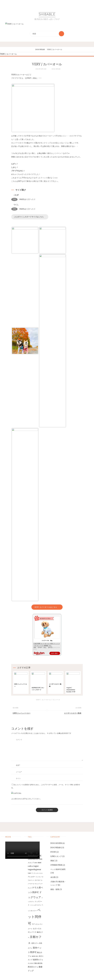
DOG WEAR (40, 49)
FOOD (53, 852)
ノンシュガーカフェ (35, 905)
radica (30, 866)
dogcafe (37, 843)
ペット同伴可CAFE (57, 869)
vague (36, 866)
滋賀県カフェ (38, 959)
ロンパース (56, 700)
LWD (35, 862)
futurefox (31, 852)
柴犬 (37, 956)
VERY (38, 700)
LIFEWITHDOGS (33, 859)
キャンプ (37, 883)
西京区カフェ (33, 967)
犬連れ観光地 (37, 963)
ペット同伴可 (34, 917)
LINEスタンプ (56, 856)
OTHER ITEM (56, 865)
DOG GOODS (56, 843)
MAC (52, 861)
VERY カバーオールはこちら (46, 607)
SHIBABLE (47, 14)
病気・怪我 (54, 889)
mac (39, 862)
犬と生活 (30, 963)
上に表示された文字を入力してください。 (26, 799)
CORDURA (31, 843)
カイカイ (38, 880)
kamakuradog (34, 855)
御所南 (34, 956)
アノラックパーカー (37, 873)
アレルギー (31, 877)
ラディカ (35, 924)
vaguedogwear (34, 869)
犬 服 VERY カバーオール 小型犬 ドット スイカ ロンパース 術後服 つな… (46, 644)
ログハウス (37, 929)
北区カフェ (35, 943)
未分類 (53, 877)
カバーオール (46, 700)
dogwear (33, 847)
